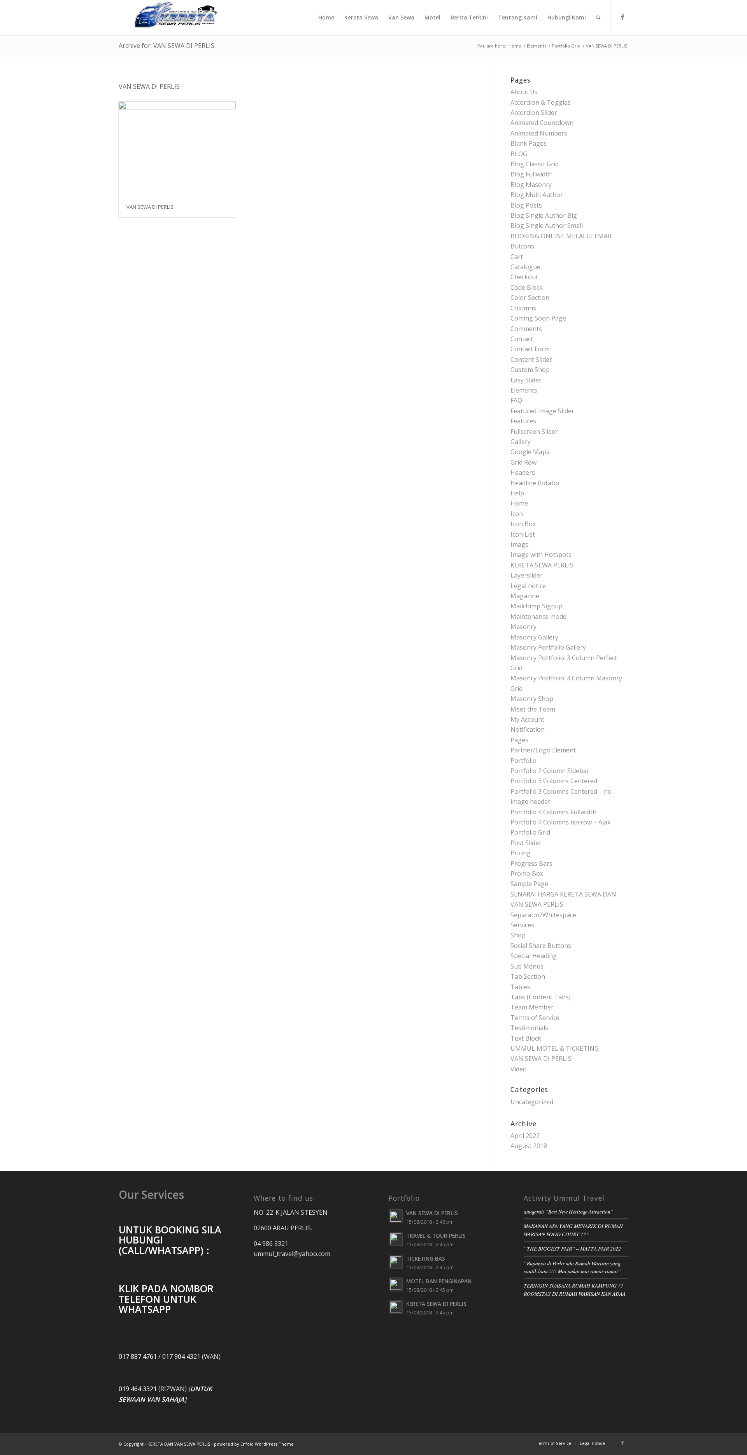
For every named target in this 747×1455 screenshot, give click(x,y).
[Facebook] (622, 17)
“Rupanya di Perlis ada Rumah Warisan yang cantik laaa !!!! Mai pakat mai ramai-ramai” (572, 1267)
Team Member (532, 1007)
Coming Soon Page (538, 318)
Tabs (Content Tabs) (540, 997)
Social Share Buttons (540, 945)
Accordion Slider (533, 112)
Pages (519, 740)
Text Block (525, 1038)
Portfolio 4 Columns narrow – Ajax (560, 822)
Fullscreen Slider (534, 431)
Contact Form (530, 349)
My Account (527, 719)
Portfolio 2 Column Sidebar (549, 770)
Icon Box (523, 524)
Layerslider (526, 575)
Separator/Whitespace (543, 915)
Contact (521, 339)
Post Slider (526, 842)
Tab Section (527, 976)
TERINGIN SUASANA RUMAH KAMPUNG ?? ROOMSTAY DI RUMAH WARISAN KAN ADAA (575, 1289)
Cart (516, 256)
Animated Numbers (538, 133)
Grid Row (523, 462)
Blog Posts (526, 205)
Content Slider (531, 359)
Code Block (526, 287)
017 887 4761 (138, 1356)
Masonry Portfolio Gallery (548, 647)
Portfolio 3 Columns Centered (553, 781)
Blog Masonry (531, 184)
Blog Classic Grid (534, 164)
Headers (522, 472)
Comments (526, 328)
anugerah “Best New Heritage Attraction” (569, 1211)
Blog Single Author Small (546, 225)
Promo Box (526, 873)
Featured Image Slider (542, 411)
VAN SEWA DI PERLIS (150, 206)
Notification (527, 729)
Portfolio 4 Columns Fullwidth (553, 812)
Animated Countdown (541, 122)
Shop (518, 935)
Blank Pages (528, 143)
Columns (523, 308)
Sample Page (529, 883)
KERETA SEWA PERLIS (541, 565)
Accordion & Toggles (540, 102)
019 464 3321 (138, 1389)
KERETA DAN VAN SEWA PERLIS (178, 1444)
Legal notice (528, 585)
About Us (524, 92)
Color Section (529, 297)
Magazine (524, 596)
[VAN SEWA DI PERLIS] (177, 149)
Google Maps (529, 451)
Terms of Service (534, 1017)
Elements (536, 46)
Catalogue (525, 266)
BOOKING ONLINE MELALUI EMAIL (561, 236)
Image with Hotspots (541, 554)
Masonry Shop (531, 698)
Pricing (520, 853)
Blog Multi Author (536, 194)
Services (522, 925)
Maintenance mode (538, 616)
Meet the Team (532, 709)
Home (515, 46)
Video (518, 1069)
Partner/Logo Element (543, 750)
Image (519, 544)
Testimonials (529, 1027)
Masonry (523, 626)
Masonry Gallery (534, 637)
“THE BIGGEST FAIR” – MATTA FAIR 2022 (572, 1248)
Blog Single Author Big (543, 215)
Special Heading (533, 955)
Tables (520, 987)
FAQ (516, 400)
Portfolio (523, 760)
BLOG (518, 154)
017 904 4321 (181, 1356)
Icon (516, 513)
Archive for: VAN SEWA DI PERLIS (166, 45)
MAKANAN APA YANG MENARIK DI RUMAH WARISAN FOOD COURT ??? (573, 1229)
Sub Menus (527, 966)
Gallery (520, 441)
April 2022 (525, 1135)
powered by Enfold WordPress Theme (254, 1444)
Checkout (524, 277)
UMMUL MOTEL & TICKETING (554, 1048)
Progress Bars (531, 863)
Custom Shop (530, 369)
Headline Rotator (535, 483)
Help (517, 493)
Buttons (522, 246)
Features (523, 421)
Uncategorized (531, 1101)
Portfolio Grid (566, 46)
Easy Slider (526, 380)
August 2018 (528, 1145)
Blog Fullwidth (531, 174)
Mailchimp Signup (536, 606)
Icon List (522, 534)
